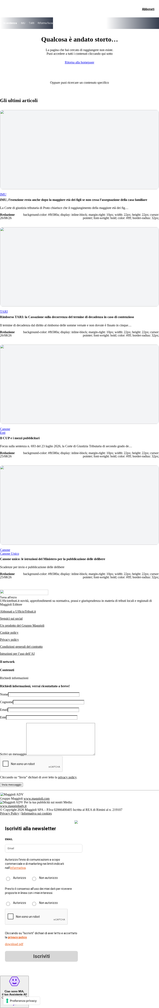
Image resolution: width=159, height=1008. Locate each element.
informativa (18, 868)
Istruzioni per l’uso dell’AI (17, 653)
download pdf (14, 944)
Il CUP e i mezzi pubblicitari (20, 438)
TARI (31, 23)
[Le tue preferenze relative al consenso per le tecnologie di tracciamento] (21, 1001)
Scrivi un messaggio (13, 754)
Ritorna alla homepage (79, 62)
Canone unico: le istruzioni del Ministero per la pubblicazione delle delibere (52, 559)
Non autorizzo (48, 877)
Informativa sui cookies (36, 813)
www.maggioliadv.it (13, 806)
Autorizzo (19, 877)
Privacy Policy (9, 813)
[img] (76, 822)
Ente (3, 717)
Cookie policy (9, 632)
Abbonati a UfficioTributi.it (18, 611)
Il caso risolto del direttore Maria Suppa (80, 23)
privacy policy (67, 777)
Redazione (7, 214)
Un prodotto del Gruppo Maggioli (22, 625)
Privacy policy (9, 639)
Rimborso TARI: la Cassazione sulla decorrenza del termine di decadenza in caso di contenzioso (67, 317)
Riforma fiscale (46, 23)
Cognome (6, 702)
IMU (23, 23)
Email (4, 709)
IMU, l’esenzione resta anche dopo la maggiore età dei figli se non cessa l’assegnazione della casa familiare (73, 200)
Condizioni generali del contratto (21, 646)
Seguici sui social (11, 618)
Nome (4, 694)
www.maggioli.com (36, 798)
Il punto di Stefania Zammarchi (122, 23)
